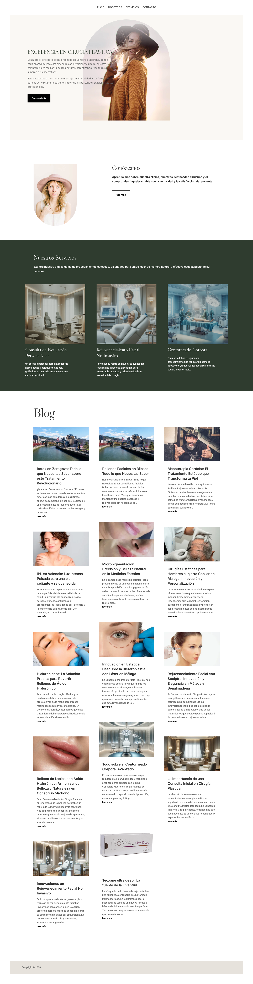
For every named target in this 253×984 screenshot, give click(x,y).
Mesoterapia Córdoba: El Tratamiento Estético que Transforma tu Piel (188, 473)
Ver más (121, 194)
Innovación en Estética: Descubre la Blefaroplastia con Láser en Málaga (123, 669)
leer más (41, 516)
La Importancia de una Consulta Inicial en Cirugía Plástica (189, 783)
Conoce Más (39, 98)
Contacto (149, 7)
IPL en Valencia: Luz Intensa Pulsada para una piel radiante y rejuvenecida (60, 579)
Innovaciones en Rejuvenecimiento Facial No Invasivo (60, 888)
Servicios (132, 7)
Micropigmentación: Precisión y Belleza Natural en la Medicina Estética (124, 569)
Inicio (100, 7)
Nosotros (115, 7)
